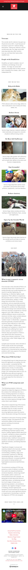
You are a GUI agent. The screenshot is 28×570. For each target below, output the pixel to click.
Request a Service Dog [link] (14, 533)
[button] (2, 6)
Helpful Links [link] (14, 543)
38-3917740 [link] (14, 559)
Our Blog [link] (14, 539)
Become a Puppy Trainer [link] (14, 537)
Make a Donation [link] (14, 535)
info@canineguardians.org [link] (14, 560)
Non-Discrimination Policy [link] (14, 541)
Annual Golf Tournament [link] (14, 531)
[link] (14, 6)
